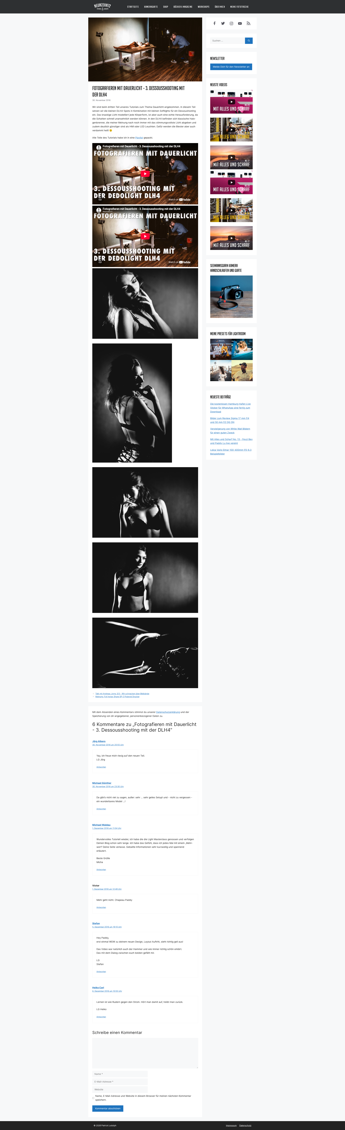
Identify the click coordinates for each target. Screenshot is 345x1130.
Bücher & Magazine (183, 6)
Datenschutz (245, 1125)
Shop (165, 6)
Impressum (231, 1125)
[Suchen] (249, 41)
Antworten (101, 767)
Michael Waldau (101, 825)
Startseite (133, 6)
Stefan (96, 923)
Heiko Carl (98, 987)
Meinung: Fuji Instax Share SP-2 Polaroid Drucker (117, 696)
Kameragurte (151, 6)
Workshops (203, 6)
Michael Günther (101, 783)
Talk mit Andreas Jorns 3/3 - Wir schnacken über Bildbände (122, 693)
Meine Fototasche (239, 6)
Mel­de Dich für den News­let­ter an (231, 66)
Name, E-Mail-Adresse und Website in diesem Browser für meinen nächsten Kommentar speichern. (143, 1098)
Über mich (220, 6)
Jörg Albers (99, 741)
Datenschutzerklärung (168, 712)
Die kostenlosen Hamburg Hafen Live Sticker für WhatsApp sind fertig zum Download (230, 408)
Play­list (139, 137)
